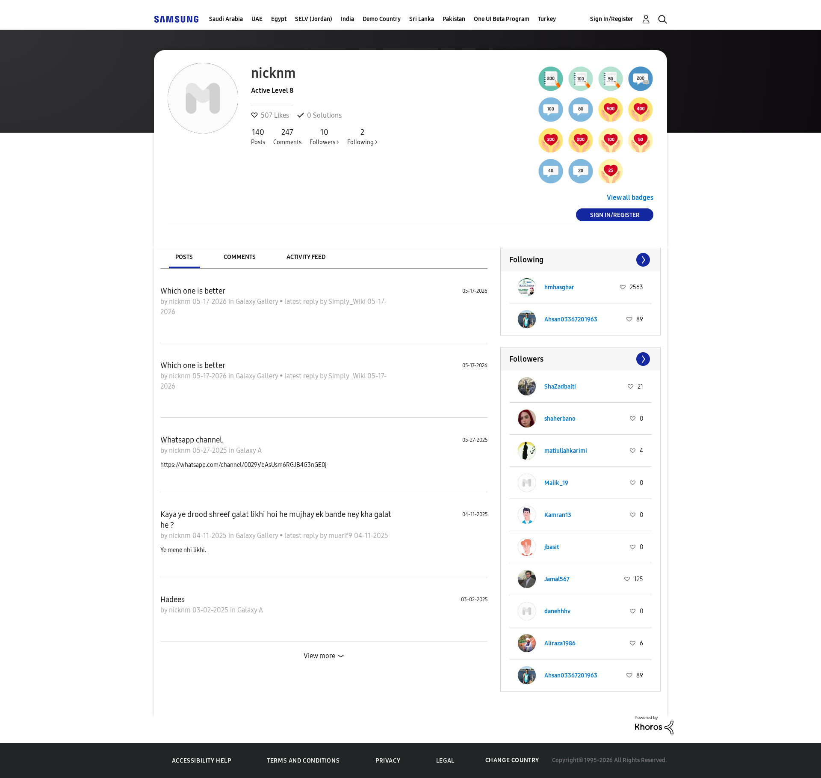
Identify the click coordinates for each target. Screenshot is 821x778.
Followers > (324, 137)
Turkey (547, 19)
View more (319, 656)
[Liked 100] (610, 140)
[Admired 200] (581, 140)
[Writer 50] (610, 79)
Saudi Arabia (226, 19)
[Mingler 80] (581, 109)
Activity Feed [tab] (305, 257)
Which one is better (192, 291)
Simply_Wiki (347, 301)
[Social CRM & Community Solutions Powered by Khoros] (654, 724)
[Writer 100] (581, 79)
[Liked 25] (610, 171)
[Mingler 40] (551, 171)
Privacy (387, 760)
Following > (362, 137)
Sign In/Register (611, 19)
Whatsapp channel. (192, 440)
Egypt (278, 19)
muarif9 (341, 536)
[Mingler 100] (551, 109)
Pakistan (454, 19)
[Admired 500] (610, 109)
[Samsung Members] (176, 19)
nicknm (180, 301)
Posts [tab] (184, 257)
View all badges (630, 197)
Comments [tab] (240, 257)
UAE (257, 19)
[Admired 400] (640, 109)
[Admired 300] (551, 140)
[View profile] (527, 287)
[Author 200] (551, 79)
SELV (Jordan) (313, 19)
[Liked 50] (640, 140)
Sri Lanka (421, 19)
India (347, 19)
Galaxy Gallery (258, 301)
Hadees (172, 599)
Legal (445, 760)
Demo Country (382, 19)
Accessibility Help (201, 760)
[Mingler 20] (581, 171)
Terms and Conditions (303, 760)
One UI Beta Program (501, 19)
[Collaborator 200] (640, 79)
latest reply (302, 301)
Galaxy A (249, 450)
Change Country (512, 760)
